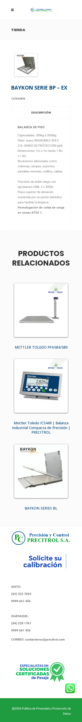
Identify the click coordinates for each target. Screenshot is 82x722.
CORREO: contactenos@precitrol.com (38, 639)
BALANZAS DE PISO (36, 98)
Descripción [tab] (41, 113)
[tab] (41, 112)
